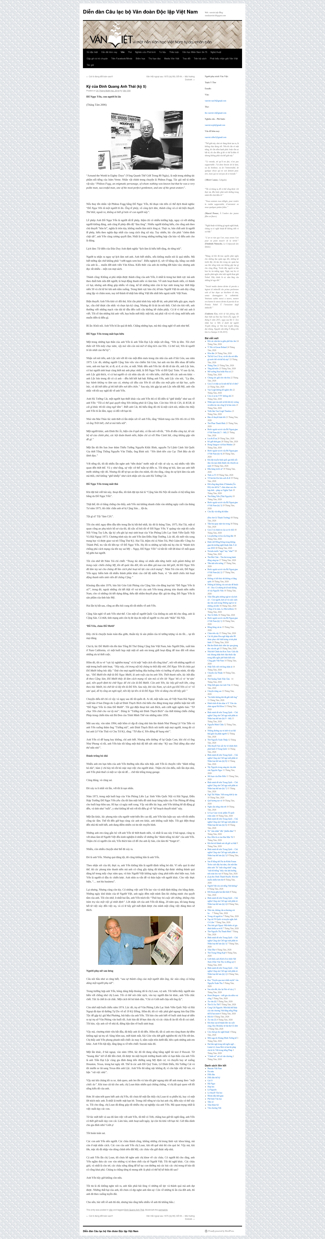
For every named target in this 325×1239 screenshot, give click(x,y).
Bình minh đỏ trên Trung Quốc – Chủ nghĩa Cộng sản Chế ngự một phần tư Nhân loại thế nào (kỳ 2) (223, 971)
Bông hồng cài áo (215, 627)
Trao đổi (186, 58)
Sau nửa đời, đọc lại (221, 989)
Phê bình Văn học (215, 1099)
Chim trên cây (213, 633)
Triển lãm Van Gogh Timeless (220, 411)
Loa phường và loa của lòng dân (220, 536)
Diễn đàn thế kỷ (214, 1077)
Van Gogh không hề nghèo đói (220, 390)
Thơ (130, 52)
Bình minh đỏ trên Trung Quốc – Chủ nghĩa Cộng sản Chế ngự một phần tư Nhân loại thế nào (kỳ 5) (223, 852)
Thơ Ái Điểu (213, 615)
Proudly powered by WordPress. (221, 1231)
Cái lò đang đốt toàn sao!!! (99, 76)
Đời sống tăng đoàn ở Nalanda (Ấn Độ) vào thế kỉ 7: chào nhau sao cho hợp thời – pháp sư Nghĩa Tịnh (222, 487)
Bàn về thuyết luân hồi (216, 417)
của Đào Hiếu (217, 776)
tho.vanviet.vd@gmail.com (215, 113)
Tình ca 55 (212, 475)
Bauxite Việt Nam (215, 1068)
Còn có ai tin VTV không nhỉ (219, 396)
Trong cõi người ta (215, 916)
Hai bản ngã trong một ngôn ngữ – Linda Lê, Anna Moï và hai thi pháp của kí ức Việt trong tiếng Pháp (222, 1047)
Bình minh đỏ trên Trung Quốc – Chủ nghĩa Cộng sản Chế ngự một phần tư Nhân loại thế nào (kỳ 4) (223, 901)
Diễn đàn (211, 1074)
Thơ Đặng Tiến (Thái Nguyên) (220, 496)
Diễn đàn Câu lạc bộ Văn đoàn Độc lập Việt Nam (140, 11)
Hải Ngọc (211, 1083)
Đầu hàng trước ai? (215, 469)
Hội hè (210, 1017)
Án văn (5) (212, 1020)
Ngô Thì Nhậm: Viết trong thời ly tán (222, 794)
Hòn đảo (211, 353)
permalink (163, 1209)
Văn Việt (127, 90)
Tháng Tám (212, 365)
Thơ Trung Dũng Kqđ (216, 953)
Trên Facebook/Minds (121, 58)
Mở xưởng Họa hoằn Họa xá (219, 371)
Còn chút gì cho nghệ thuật (218, 1032)
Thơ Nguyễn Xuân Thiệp (218, 740)
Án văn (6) (212, 1001)
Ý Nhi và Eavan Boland (217, 347)
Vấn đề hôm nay (109, 52)
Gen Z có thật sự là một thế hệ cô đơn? (223, 384)
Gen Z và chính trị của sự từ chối (221, 530)
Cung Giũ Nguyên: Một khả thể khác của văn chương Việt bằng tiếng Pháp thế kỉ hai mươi (222, 1010)
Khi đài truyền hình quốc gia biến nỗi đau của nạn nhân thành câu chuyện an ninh (223, 463)
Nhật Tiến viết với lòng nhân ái (220, 667)
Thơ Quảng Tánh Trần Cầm (219, 679)
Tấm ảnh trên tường (215, 563)
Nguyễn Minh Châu (216, 724)
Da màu (211, 1071)
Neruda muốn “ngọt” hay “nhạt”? (221, 551)
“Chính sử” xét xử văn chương (220, 1056)
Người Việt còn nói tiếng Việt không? (222, 886)
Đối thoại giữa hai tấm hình (218, 892)
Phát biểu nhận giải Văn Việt (224, 58)
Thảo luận (174, 52)
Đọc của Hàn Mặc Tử (220, 837)
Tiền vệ (210, 1102)
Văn (123, 52)
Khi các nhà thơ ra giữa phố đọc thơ (222, 341)
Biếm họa (140, 58)
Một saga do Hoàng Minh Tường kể (222, 1038)
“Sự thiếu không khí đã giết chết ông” (223, 697)
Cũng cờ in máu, (221, 609)
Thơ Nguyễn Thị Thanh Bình (219, 931)
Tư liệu (162, 52)
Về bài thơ (219, 478)
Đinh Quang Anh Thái (134, 1209)
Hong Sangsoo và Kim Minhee (220, 444)
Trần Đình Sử (213, 1105)
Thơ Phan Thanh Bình (216, 423)
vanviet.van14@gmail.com (215, 101)
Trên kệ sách (200, 58)
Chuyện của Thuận (215, 673)
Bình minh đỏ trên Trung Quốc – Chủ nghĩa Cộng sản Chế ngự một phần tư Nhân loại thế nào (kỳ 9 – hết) (223, 715)
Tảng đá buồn (213, 368)
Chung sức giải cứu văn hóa (219, 377)
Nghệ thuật (216, 52)
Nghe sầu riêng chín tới (217, 807)
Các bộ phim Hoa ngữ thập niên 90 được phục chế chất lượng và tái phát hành (222, 639)
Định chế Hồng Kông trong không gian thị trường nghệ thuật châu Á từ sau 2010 (222, 545)
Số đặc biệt (92, 52)
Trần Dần (211, 950)
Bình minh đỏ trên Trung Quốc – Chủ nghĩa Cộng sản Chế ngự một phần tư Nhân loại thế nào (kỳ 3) (223, 940)
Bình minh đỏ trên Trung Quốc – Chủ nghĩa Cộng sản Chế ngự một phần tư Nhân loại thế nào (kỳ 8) (223, 758)
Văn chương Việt (214, 1108)
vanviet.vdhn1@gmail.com (215, 137)
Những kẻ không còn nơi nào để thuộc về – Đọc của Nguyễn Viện (223, 587)
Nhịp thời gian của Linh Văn (219, 685)
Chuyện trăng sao (215, 691)
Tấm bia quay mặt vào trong (219, 524)
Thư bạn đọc (154, 58)
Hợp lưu (211, 1086)
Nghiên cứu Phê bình (145, 52)
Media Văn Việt (171, 58)
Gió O (210, 1080)
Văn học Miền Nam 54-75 (194, 52)
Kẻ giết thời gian (214, 441)
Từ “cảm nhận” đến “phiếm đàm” (221, 831)
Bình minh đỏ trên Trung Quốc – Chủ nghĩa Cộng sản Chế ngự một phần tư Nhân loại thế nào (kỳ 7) (223, 785)
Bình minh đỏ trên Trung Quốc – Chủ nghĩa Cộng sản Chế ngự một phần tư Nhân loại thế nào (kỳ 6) (223, 822)
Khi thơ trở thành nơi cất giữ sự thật (222, 843)
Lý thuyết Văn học (215, 1093)
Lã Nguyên (212, 1090)
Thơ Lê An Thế (214, 1004)
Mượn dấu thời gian (215, 1096)
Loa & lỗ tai (212, 438)
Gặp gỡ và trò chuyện (97, 58)
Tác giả (90, 64)
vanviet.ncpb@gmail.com (215, 125)
